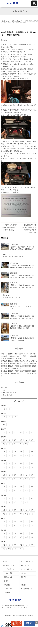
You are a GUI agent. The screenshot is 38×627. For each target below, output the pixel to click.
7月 (15, 416)
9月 (15, 443)
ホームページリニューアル (11, 297)
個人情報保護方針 (26, 588)
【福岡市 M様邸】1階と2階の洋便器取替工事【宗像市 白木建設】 (22, 327)
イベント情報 (8, 573)
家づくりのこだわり (27, 561)
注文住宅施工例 (9, 569)
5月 (27, 432)
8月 (10, 408)
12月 (26, 443)
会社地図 (23, 585)
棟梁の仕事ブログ (6, 395)
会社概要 (7, 585)
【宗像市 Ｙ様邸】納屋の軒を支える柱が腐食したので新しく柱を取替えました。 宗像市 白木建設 (22, 286)
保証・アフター (26, 565)
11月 (21, 443)
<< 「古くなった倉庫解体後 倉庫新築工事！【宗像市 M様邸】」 (9, 227)
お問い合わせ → (17, 623)
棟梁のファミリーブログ (9, 392)
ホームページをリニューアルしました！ (21, 307)
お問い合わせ (8, 577)
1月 (4, 408)
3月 (15, 432)
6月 (10, 416)
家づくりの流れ (9, 565)
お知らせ (4, 387)
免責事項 (7, 592)
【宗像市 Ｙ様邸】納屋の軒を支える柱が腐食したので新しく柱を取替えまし (22, 277)
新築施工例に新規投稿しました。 (13, 256)
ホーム (6, 561)
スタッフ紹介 (8, 588)
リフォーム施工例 (26, 569)
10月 (21, 455)
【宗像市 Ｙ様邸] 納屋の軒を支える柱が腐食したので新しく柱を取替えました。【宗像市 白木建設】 (22, 248)
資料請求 (23, 577)
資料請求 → (29, 624)
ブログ (3, 390)
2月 (10, 432)
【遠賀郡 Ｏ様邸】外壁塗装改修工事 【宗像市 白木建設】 (22, 339)
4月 (4, 416)
